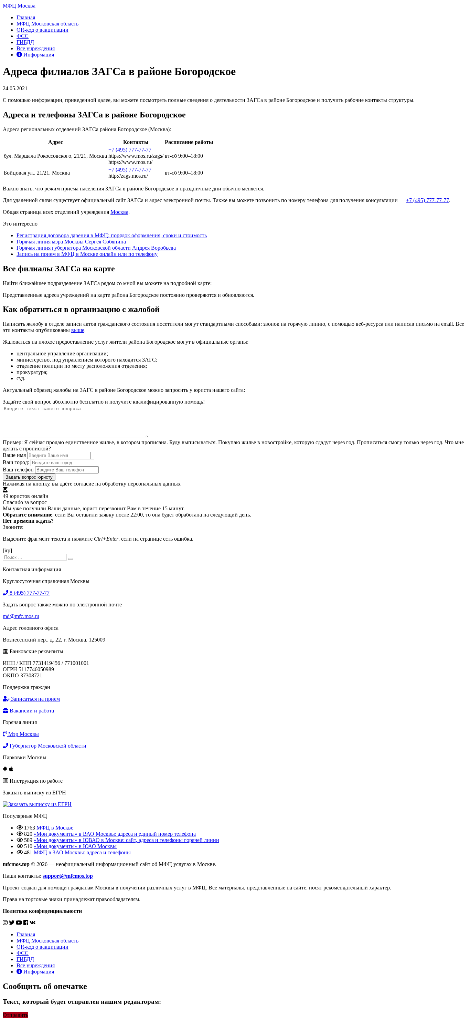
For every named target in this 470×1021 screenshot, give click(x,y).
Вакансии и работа (31, 710)
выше (77, 330)
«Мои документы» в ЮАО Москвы (75, 846)
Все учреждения (36, 48)
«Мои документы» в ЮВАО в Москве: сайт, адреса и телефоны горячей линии (126, 840)
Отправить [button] (15, 1015)
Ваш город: (16, 462)
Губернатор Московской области (47, 746)
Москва (119, 212)
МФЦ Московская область (47, 24)
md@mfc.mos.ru (21, 616)
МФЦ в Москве (54, 828)
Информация (38, 55)
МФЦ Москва (19, 6)
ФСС (23, 36)
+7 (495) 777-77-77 (129, 150)
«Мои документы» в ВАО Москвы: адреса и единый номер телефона (115, 834)
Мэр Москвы (23, 734)
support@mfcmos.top (68, 876)
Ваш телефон (18, 469)
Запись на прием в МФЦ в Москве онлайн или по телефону (87, 254)
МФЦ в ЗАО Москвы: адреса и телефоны (82, 852)
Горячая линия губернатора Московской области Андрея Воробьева (96, 248)
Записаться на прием (35, 699)
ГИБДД (25, 42)
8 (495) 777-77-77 (29, 593)
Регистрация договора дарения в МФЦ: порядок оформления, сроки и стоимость (112, 235)
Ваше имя (14, 455)
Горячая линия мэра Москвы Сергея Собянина (71, 241)
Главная (26, 17)
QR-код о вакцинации (42, 30)
